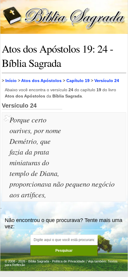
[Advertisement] (95, 144)
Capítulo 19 (78, 80)
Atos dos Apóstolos (41, 80)
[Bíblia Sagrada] (64, 16)
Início (11, 80)
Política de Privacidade (68, 261)
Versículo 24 (106, 80)
